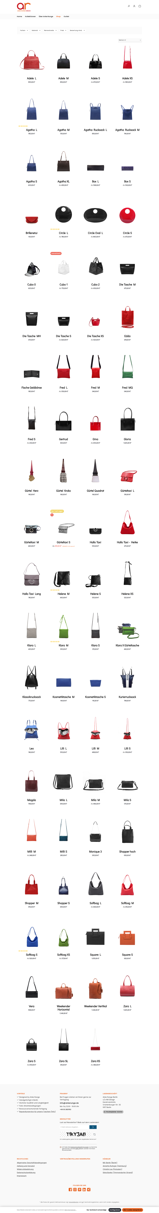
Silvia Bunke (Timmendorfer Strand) (118, 1172)
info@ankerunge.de (69, 1103)
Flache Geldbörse (32, 387)
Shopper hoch (127, 851)
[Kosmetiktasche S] (95, 677)
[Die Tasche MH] (31, 317)
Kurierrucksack (127, 697)
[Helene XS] (127, 574)
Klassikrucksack (31, 697)
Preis (62, 30)
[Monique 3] (95, 832)
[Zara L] (127, 987)
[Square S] (127, 935)
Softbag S (31, 954)
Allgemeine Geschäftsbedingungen (32, 1163)
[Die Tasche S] (63, 317)
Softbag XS (63, 954)
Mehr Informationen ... (71, 1210)
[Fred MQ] (127, 368)
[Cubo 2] (95, 265)
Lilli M (95, 748)
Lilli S (127, 748)
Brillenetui (31, 233)
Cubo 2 (95, 284)
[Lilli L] (63, 729)
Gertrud (63, 439)
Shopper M (31, 903)
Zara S (31, 1061)
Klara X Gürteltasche (127, 645)
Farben (23, 30)
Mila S (127, 800)
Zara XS (95, 1061)
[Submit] (93, 1127)
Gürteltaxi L (127, 490)
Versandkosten (73, 1202)
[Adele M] (63, 59)
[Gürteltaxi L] (127, 471)
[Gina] (95, 420)
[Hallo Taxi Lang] (31, 574)
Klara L (31, 645)
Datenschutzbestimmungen (79, 1147)
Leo (32, 748)
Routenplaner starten (114, 1112)
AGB (76, 1149)
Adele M (63, 78)
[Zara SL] (63, 1042)
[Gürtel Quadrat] (95, 471)
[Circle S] (127, 213)
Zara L (127, 1006)
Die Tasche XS (95, 336)
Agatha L (31, 129)
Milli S (63, 851)
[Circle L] (63, 213)
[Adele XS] (127, 59)
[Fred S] (31, 420)
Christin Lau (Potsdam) (112, 1169)
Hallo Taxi (95, 542)
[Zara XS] (95, 1042)
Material (35, 30)
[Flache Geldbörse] (31, 368)
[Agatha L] (31, 110)
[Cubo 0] (31, 265)
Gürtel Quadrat (95, 490)
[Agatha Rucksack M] (127, 110)
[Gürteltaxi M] (31, 523)
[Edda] (127, 317)
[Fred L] (63, 368)
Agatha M (64, 129)
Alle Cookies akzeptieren (132, 1210)
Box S (127, 181)
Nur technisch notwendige (96, 1210)
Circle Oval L (95, 233)
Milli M (31, 851)
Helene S (95, 593)
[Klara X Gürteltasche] (127, 626)
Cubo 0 (31, 284)
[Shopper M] (31, 884)
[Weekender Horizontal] (63, 987)
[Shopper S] (63, 884)
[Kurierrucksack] (127, 677)
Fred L (63, 387)
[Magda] (31, 780)
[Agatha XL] (63, 162)
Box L (95, 181)
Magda (31, 800)
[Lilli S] (127, 729)
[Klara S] (95, 626)
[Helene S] (95, 574)
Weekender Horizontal (63, 1007)
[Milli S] (63, 832)
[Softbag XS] (63, 935)
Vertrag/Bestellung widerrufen (75, 1159)
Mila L (63, 800)
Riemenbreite (49, 30)
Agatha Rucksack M (127, 129)
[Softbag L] (95, 884)
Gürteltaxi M (31, 542)
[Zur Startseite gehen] (24, 7)
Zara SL (63, 1061)
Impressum (21, 1176)
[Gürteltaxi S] (63, 523)
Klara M (63, 645)
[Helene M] (63, 574)
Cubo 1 (64, 284)
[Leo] (31, 729)
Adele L (31, 78)
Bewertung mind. (76, 30)
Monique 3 (95, 851)
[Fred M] (95, 368)
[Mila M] (95, 780)
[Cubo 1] (63, 265)
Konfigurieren (115, 1210)
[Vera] (31, 987)
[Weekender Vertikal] (95, 987)
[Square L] (95, 935)
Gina (95, 439)
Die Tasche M (127, 284)
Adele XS (127, 78)
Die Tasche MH (32, 336)
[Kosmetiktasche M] (63, 677)
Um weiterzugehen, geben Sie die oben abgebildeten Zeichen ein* (78, 1139)
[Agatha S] (31, 162)
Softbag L (95, 903)
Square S (127, 954)
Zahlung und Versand (26, 1166)
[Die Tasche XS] (95, 317)
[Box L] (95, 162)
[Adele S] (95, 59)
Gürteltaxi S (63, 542)
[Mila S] (127, 780)
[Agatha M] (63, 110)
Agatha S (31, 181)
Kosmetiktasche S (95, 697)
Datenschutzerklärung (26, 1172)
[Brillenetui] (31, 213)
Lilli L (63, 748)
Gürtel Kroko (63, 490)
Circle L (63, 233)
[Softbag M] (127, 884)
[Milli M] (31, 832)
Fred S (31, 439)
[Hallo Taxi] (95, 523)
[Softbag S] (31, 935)
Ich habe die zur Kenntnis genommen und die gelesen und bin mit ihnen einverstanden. (79, 1148)
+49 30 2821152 (65, 1109)
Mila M (95, 800)
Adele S (95, 78)
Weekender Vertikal (95, 1006)
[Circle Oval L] (95, 213)
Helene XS (127, 593)
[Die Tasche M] (127, 265)
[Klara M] (63, 626)
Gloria (127, 439)
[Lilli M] (95, 729)
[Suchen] (128, 6)
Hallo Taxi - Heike (127, 542)
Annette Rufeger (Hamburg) (115, 1166)
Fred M (95, 387)
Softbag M (127, 903)
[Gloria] (127, 420)
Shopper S (63, 903)
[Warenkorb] (139, 6)
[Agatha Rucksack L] (95, 110)
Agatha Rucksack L (95, 129)
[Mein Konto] (134, 6)
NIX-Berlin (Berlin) (110, 1163)
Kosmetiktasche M (63, 697)
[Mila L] (63, 780)
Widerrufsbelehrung (25, 1169)
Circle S (127, 233)
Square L (95, 954)
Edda (127, 336)
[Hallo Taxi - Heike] (127, 523)
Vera (31, 1006)
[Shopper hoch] (127, 832)
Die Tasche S (63, 336)
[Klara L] (31, 626)
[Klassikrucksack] (31, 677)
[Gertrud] (63, 420)
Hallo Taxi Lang (31, 593)
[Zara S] (31, 1042)
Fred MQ (127, 387)
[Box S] (127, 162)
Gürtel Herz (31, 490)
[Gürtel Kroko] (63, 471)
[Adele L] (31, 59)
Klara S (95, 645)
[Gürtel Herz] (31, 471)
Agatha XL (63, 181)
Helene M (63, 593)
